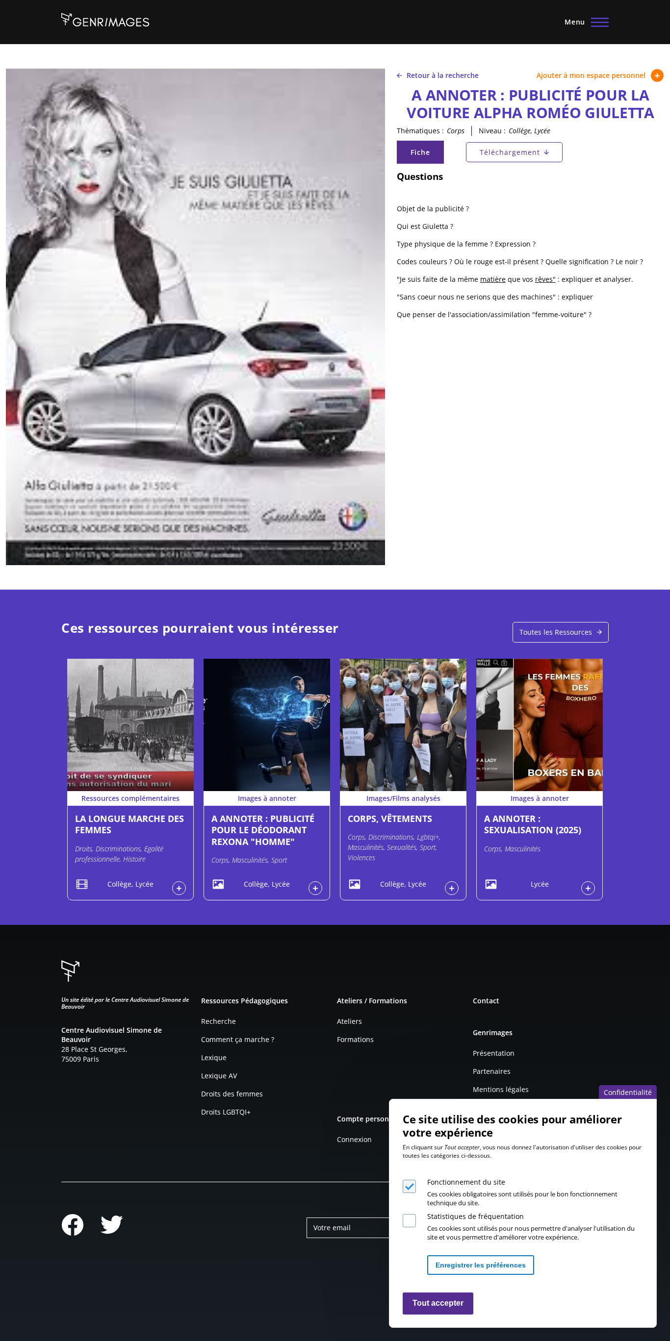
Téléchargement (510, 152)
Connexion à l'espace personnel (179, 888)
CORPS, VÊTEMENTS (390, 818)
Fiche (426, 155)
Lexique (214, 1057)
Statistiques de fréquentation (475, 1216)
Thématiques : (420, 130)
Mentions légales (501, 1089)
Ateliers (349, 1021)
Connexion (354, 1139)
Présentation (494, 1053)
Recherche (218, 1021)
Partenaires (492, 1071)
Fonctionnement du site (466, 1182)
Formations (355, 1039)
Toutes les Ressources (555, 632)
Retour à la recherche (443, 75)
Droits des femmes (232, 1093)
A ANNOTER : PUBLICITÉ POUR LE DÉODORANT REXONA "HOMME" (262, 830)
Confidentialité (628, 1092)
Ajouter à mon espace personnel (591, 75)
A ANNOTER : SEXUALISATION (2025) (532, 824)
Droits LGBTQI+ (226, 1112)
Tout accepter (438, 1303)
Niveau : (492, 130)
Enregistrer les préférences (481, 1264)
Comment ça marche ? (237, 1039)
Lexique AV (219, 1075)
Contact (486, 1000)
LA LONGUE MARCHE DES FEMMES (129, 824)
